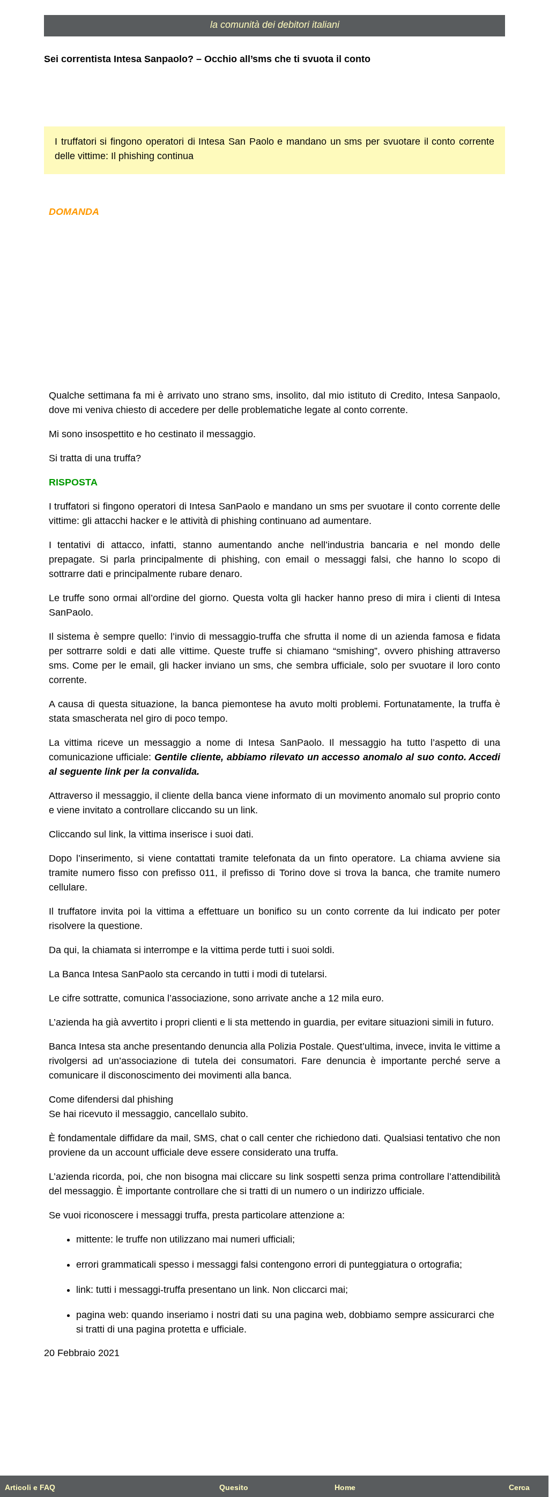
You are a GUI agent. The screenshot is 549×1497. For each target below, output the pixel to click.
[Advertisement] (274, 304)
